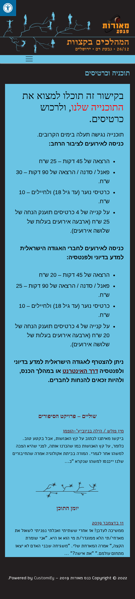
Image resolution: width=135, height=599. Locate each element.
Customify (44, 578)
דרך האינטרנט (80, 371)
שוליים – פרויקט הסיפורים (67, 416)
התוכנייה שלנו (97, 107)
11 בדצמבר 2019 (108, 523)
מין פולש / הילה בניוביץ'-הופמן (93, 431)
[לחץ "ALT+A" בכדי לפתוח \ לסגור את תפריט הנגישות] (8, 8)
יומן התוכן (68, 508)
